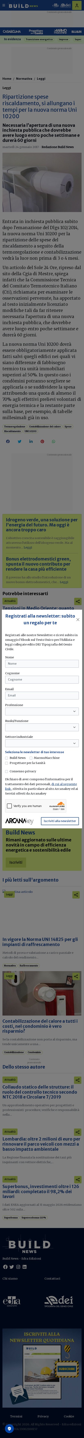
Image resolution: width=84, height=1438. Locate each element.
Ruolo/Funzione (16, 721)
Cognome (12, 673)
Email (9, 689)
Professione (14, 705)
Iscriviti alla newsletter (60, 821)
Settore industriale (19, 737)
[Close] (78, 620)
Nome (9, 657)
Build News (18, 758)
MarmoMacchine (47, 758)
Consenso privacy (23, 771)
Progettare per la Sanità (27, 763)
